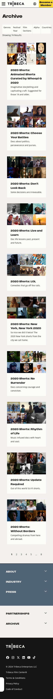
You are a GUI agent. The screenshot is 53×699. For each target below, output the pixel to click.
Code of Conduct (14, 689)
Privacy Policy (12, 683)
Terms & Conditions (15, 678)
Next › (48, 555)
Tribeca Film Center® (16, 672)
